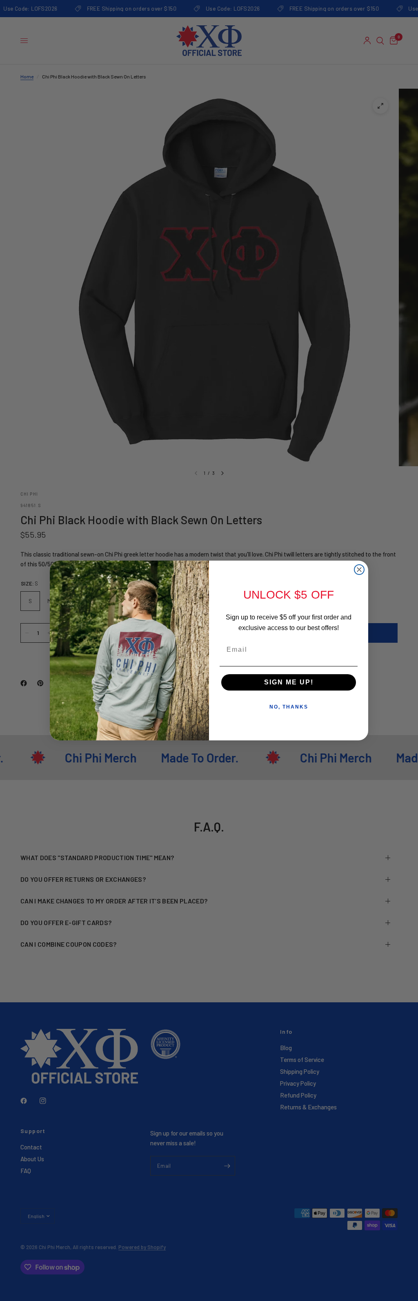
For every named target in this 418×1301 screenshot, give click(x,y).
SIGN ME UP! (289, 682)
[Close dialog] (359, 569)
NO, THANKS (288, 707)
